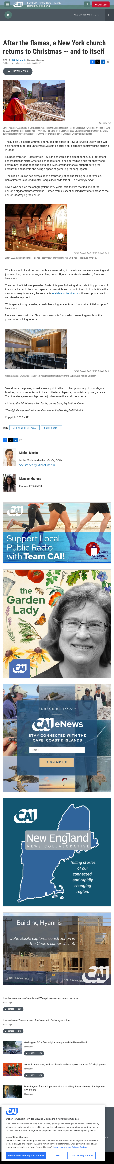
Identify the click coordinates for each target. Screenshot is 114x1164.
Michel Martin (19, 60)
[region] (53, 1133)
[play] (8, 15)
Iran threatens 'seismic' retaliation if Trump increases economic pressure (40, 998)
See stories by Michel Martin (37, 465)
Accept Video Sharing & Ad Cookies (26, 1155)
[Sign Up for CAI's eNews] (57, 738)
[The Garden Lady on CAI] (57, 624)
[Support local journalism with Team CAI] (57, 533)
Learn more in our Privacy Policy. (70, 1147)
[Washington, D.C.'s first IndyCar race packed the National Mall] (12, 1047)
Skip (58, 1155)
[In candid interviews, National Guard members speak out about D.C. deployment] (12, 1069)
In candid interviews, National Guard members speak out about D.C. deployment (65, 1064)
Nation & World (51, 428)
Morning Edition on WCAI (25, 428)
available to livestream (65, 293)
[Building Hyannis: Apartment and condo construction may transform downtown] (57, 949)
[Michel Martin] (9, 457)
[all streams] (109, 15)
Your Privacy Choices (83, 1155)
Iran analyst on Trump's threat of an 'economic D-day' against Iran (36, 1020)
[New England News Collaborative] (57, 852)
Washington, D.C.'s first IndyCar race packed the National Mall (55, 1042)
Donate (102, 4)
